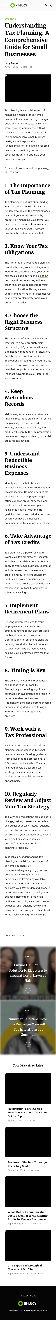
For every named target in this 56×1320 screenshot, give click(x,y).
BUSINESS (10, 18)
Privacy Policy (28, 1296)
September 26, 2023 (18, 1273)
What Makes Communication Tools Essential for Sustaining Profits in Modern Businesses (28, 1215)
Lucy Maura (12, 63)
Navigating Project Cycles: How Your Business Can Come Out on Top (27, 1112)
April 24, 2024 (14, 1120)
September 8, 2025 (17, 1223)
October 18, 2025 (16, 1170)
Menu (5, 5)
